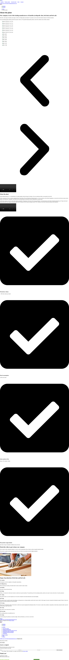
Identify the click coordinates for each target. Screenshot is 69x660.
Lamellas (3, 627)
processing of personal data (4, 659)
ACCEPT (35, 659)
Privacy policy (11, 620)
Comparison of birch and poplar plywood (10, 630)
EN (4, 7)
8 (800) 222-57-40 (3, 3)
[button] (34, 80)
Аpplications (5, 633)
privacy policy (25, 651)
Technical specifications (7, 629)
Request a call (19, 638)
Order (3, 635)
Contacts (3, 636)
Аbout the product (6, 628)
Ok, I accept (2, 642)
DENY (38, 659)
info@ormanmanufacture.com (11, 3)
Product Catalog (5, 634)
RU (4, 6)
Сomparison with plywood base (8, 632)
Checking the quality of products (8, 631)
